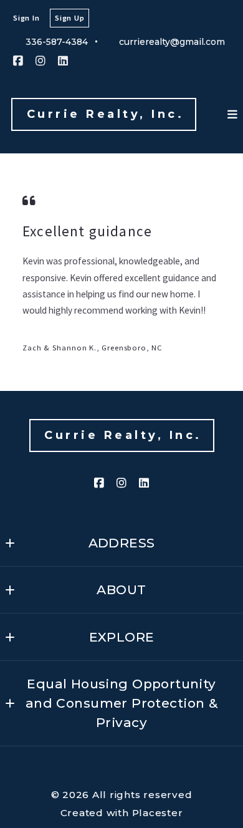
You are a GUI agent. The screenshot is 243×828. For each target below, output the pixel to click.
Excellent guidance (87, 231)
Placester (157, 813)
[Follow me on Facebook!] (18, 61)
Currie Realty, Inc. (105, 114)
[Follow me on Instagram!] (40, 61)
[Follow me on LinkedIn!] (63, 61)
